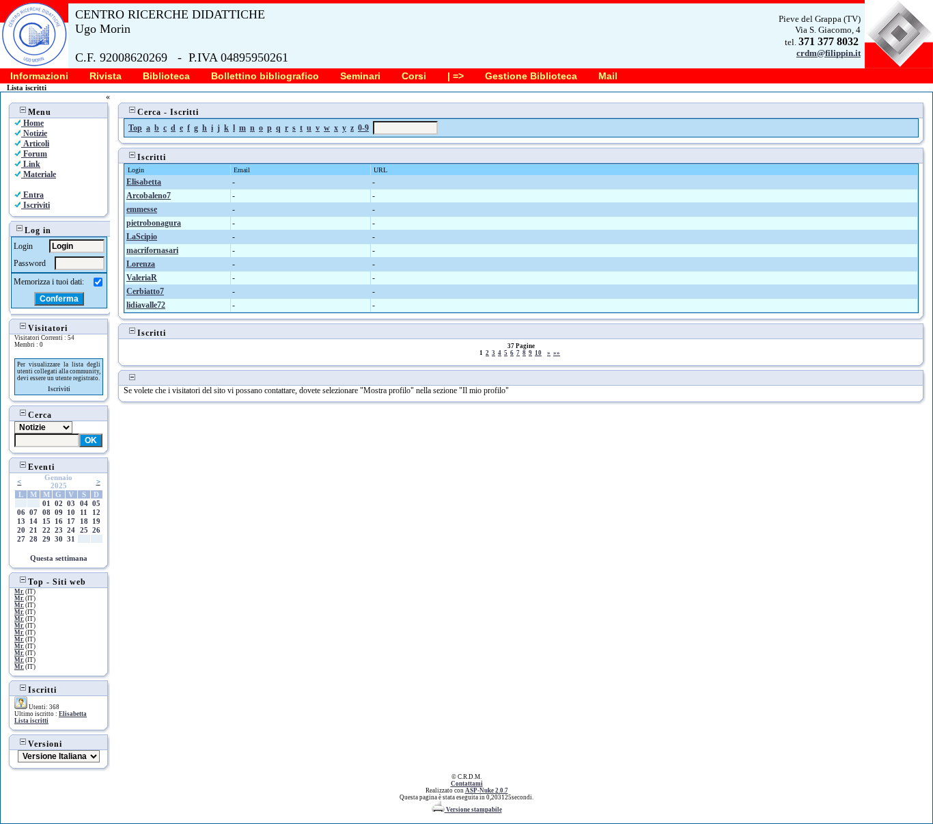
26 (96, 530)
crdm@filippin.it (828, 53)
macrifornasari (152, 250)
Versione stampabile (473, 809)
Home (32, 123)
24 (71, 530)
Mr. (19, 591)
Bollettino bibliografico (265, 75)
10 (71, 512)
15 (46, 521)
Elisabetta (73, 713)
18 (84, 521)
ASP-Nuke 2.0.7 (486, 790)
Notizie (34, 133)
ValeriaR (141, 277)
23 (59, 530)
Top (135, 128)
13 (21, 521)
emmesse (141, 209)
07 (33, 512)
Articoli (35, 143)
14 (33, 521)
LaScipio (141, 236)
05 (96, 503)
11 (83, 512)
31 (71, 539)
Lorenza (140, 264)
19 (96, 521)
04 (84, 503)
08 (46, 512)
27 (21, 539)
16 (59, 521)
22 (46, 530)
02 (59, 503)
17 (71, 521)
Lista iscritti (31, 720)
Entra (32, 195)
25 (84, 530)
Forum (34, 154)
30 (59, 539)
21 (33, 530)
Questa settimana (58, 558)
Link (30, 164)
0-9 (363, 128)
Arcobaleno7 (148, 195)
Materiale (38, 174)
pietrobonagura (153, 223)
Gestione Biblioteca (531, 75)
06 (21, 512)
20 (21, 530)
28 (33, 539)
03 (71, 503)
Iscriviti (35, 205)
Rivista (105, 75)
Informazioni (39, 75)
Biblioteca (166, 75)
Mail (607, 75)
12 (96, 512)
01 (46, 503)
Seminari (360, 75)
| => (455, 75)
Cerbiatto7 (145, 291)
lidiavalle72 (145, 305)
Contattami (467, 783)
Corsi (414, 75)
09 (59, 512)
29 (46, 539)
